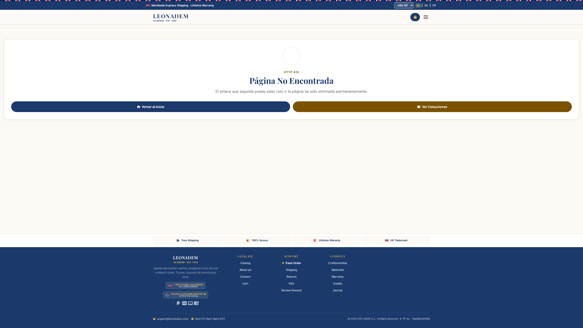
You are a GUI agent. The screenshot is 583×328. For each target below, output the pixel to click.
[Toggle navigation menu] (426, 17)
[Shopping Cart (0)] (415, 17)
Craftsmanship (337, 263)
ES (426, 5)
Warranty (338, 276)
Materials (338, 270)
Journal (338, 290)
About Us (245, 270)
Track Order (293, 263)
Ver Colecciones (434, 107)
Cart (245, 283)
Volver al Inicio (153, 107)
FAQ (291, 283)
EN (418, 5)
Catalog (245, 263)
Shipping (291, 270)
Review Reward (291, 290)
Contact (245, 276)
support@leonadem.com (173, 318)
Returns (291, 276)
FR (434, 5)
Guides (337, 283)
